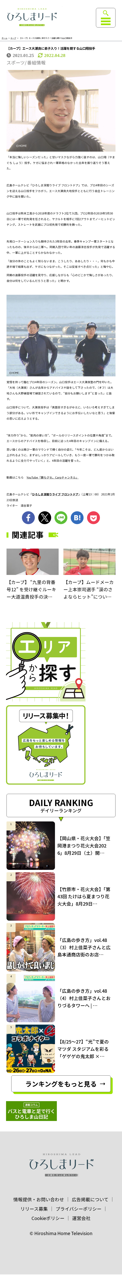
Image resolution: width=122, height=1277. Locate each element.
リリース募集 (34, 1209)
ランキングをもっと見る (61, 1083)
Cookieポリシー (47, 1218)
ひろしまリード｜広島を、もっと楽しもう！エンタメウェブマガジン (31, 17)
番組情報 (36, 62)
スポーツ (16, 62)
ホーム (4, 38)
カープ (13, 38)
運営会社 (81, 1218)
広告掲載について (90, 1199)
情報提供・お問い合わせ (38, 1199)
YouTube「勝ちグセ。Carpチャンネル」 (53, 477)
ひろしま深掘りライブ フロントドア (55, 494)
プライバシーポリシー (79, 1209)
